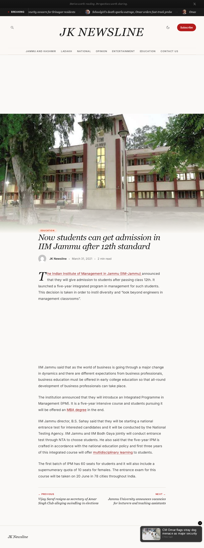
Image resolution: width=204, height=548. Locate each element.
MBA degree (76, 410)
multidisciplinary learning (113, 452)
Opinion (101, 51)
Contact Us (169, 51)
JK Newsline (102, 32)
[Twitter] (194, 4)
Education (148, 51)
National (84, 51)
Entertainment (123, 51)
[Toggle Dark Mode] (168, 27)
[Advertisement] (102, 84)
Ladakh (66, 51)
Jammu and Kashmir (41, 51)
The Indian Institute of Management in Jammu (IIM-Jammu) (94, 274)
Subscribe (186, 27)
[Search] (12, 27)
